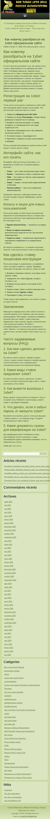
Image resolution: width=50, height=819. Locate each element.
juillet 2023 (8, 630)
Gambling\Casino (10, 706)
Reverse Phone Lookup (13, 749)
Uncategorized (9, 763)
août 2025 (8, 541)
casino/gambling (10, 681)
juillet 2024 (8, 587)
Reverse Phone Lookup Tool (14, 753)
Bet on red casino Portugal (14, 667)
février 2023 (8, 648)
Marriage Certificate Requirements (16, 728)
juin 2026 (7, 505)
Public (6, 746)
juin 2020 (7, 655)
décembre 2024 (10, 569)
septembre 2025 (10, 537)
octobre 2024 (9, 576)
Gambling (7, 696)
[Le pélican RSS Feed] (2, 808)
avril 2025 (7, 555)
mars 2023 (8, 644)
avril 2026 (7, 512)
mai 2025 (7, 552)
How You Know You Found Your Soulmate (19, 710)
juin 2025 (7, 548)
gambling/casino (10, 699)
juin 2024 (7, 591)
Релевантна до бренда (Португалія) (18, 778)
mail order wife (9, 724)
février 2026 (8, 519)
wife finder (8, 771)
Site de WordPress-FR (12, 801)
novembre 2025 (10, 530)
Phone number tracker (12, 742)
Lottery (6, 714)
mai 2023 (7, 637)
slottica (7, 756)
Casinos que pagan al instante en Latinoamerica (22, 685)
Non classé (17, 446)
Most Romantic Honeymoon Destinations (19, 731)
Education (8, 689)
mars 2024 (8, 601)
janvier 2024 (8, 609)
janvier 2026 (8, 523)
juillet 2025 (8, 544)
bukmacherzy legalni (11, 671)
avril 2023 (7, 641)
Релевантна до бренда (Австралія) (17, 774)
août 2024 (8, 584)
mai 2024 (7, 594)
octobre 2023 (9, 619)
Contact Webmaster (15, 808)
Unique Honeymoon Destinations (16, 767)
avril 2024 (7, 598)
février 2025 (8, 562)
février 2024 (8, 605)
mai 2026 (7, 509)
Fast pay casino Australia (13, 692)
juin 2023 (7, 633)
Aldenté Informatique (31, 808)
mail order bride (10, 717)
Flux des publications (12, 794)
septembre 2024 (10, 580)
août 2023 (8, 626)
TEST (6, 760)
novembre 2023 (10, 616)
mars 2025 (8, 559)
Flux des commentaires (13, 797)
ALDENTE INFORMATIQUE (29, 816)
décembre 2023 (10, 612)
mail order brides (10, 721)
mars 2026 (8, 516)
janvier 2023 (8, 651)
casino (6, 674)
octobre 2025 (9, 534)
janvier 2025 (8, 566)
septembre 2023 (10, 623)
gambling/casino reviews (13, 703)
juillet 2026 (8, 502)
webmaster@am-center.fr (36, 47)
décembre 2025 (10, 527)
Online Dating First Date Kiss (15, 738)
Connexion (8, 790)
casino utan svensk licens (14, 678)
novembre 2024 (10, 573)
